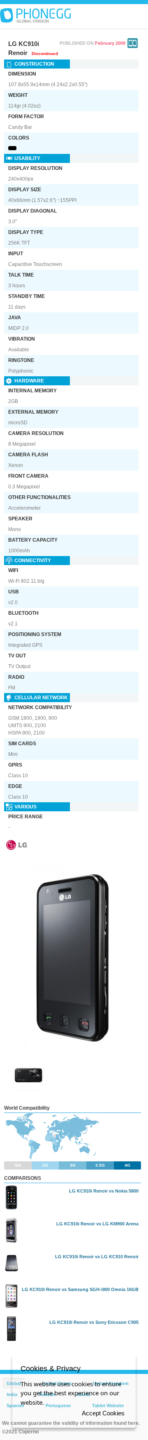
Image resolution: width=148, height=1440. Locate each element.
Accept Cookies (103, 1413)
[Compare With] (132, 43)
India (12, 1394)
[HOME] (35, 15)
